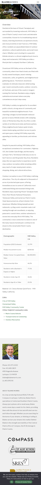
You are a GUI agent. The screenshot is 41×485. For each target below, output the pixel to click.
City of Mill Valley (8, 301)
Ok (12, 482)
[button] (38, 2)
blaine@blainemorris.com (11, 377)
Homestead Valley (9, 304)
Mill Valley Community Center (13, 307)
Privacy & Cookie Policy (23, 482)
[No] (38, 478)
